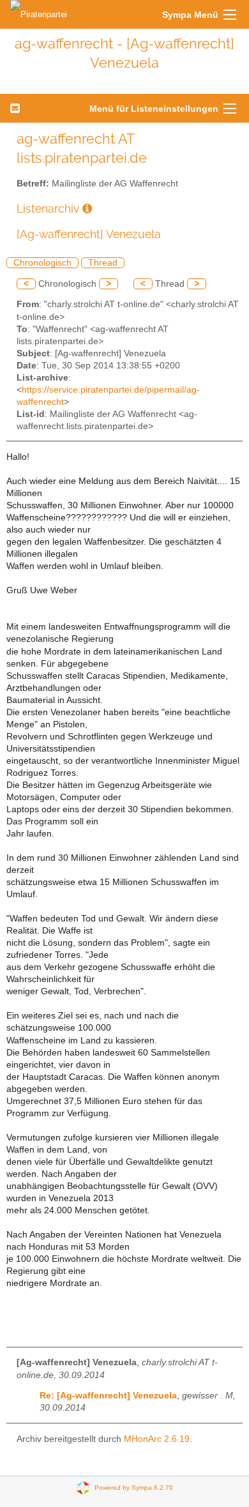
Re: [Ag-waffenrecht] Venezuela (108, 1395)
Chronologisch (42, 263)
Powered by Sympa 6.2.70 (133, 1486)
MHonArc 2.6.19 (157, 1439)
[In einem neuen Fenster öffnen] (87, 208)
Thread (102, 263)
